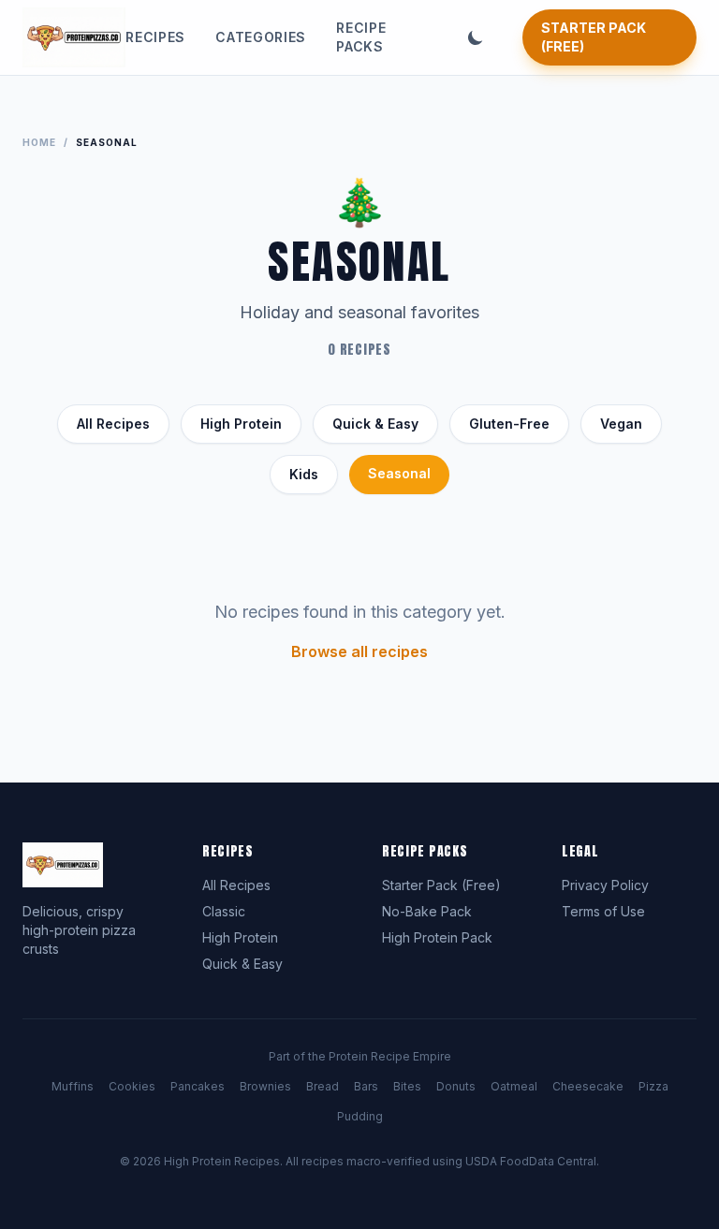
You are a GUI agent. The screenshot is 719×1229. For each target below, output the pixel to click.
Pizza (653, 1086)
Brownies (265, 1086)
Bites (407, 1086)
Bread (322, 1086)
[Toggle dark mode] (475, 37)
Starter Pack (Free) (441, 885)
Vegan (621, 424)
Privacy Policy (605, 885)
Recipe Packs (361, 37)
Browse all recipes (359, 651)
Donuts (456, 1086)
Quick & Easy (375, 424)
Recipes (155, 37)
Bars (366, 1086)
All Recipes (113, 424)
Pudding (360, 1116)
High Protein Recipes (222, 1161)
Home (39, 142)
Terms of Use (603, 911)
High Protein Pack (437, 937)
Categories (260, 37)
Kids (303, 474)
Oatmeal (514, 1086)
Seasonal (399, 473)
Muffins (72, 1086)
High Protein (241, 424)
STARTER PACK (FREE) (593, 37)
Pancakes (197, 1086)
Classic (223, 911)
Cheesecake (588, 1086)
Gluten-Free (509, 424)
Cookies (132, 1086)
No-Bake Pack (427, 911)
